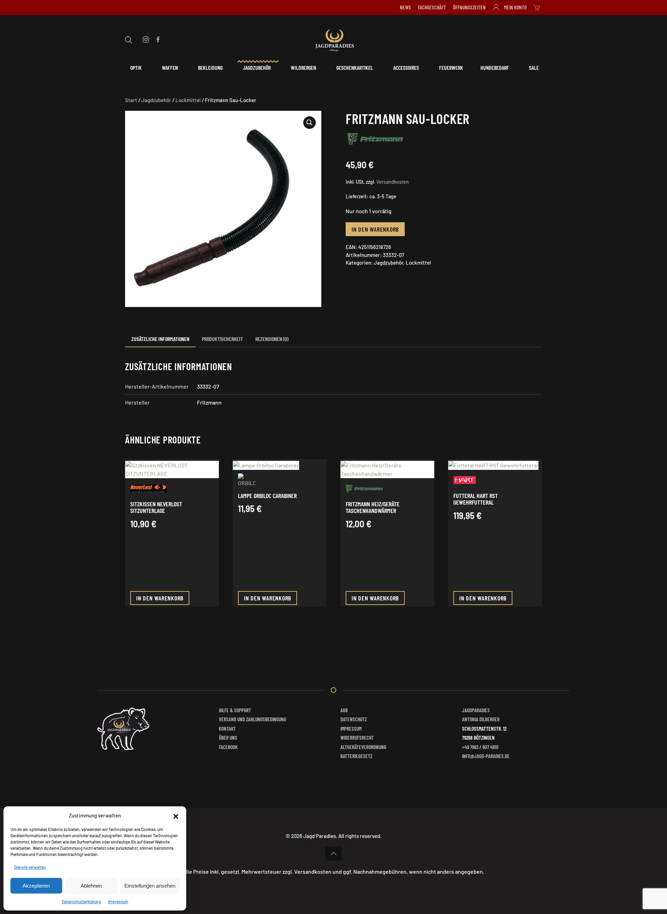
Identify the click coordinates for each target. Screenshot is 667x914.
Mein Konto (515, 7)
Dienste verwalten (30, 867)
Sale (534, 67)
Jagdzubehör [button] (257, 67)
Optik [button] (136, 67)
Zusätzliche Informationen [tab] (160, 338)
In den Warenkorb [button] (159, 598)
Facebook (228, 747)
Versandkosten (392, 182)
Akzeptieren (36, 886)
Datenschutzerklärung (81, 901)
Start (131, 100)
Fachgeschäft (432, 7)
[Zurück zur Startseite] (333, 39)
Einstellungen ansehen (149, 886)
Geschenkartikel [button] (354, 67)
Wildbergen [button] (303, 67)
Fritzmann (209, 402)
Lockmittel (188, 100)
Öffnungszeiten (469, 7)
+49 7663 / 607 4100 (480, 747)
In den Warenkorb (375, 229)
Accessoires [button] (406, 67)
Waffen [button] (170, 67)
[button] (175, 815)
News (405, 7)
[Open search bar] (128, 39)
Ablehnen (91, 886)
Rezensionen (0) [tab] (271, 338)
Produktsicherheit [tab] (222, 338)
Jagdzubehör (156, 100)
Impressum (118, 901)
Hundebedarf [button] (494, 67)
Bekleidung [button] (210, 67)
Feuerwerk (451, 67)
